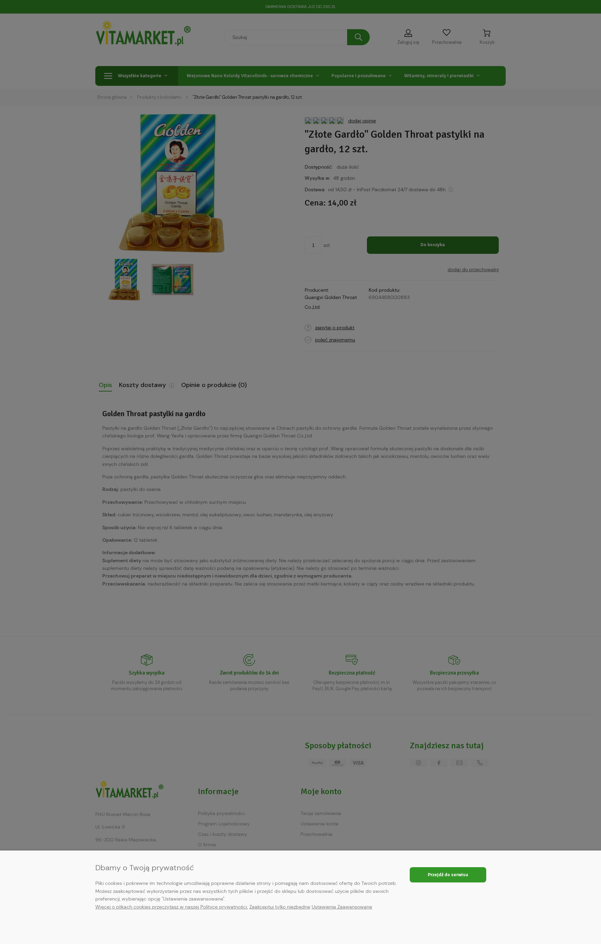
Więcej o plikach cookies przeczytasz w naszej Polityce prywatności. (171, 907)
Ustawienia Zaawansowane (342, 907)
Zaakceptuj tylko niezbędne (279, 907)
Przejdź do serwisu (448, 875)
